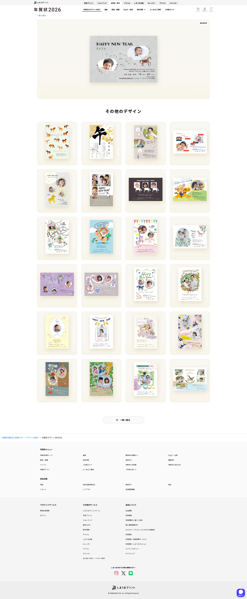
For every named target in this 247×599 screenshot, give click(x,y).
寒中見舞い (87, 530)
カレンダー (151, 3)
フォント (43, 489)
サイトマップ (130, 553)
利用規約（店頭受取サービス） (136, 539)
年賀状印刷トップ (46, 455)
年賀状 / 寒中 (115, 3)
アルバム (127, 3)
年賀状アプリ (44, 469)
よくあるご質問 (155, 9)
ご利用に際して (131, 469)
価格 (106, 9)
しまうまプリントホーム (91, 510)
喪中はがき (87, 525)
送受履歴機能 (130, 489)
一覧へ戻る (41, 15)
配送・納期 (115, 9)
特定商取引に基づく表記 (134, 520)
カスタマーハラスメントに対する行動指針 (140, 530)
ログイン (43, 515)
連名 (169, 484)
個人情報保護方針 (132, 525)
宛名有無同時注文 (89, 484)
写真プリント (87, 515)
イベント (43, 465)
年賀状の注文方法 (174, 465)
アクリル (163, 3)
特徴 (41, 484)
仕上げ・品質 (128, 9)
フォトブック (102, 3)
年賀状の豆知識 (131, 465)
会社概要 (129, 510)
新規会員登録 (44, 510)
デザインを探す (32, 437)
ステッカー (173, 3)
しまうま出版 (139, 3)
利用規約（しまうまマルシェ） (136, 544)
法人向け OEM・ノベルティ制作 (94, 558)
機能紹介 (171, 460)
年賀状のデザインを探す (91, 9)
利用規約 (129, 534)
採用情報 (129, 515)
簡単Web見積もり (132, 455)
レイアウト (87, 489)
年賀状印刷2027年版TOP (12, 437)
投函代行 (129, 460)
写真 (88, 3)
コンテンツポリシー (132, 549)
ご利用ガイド (169, 9)
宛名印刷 (140, 9)
